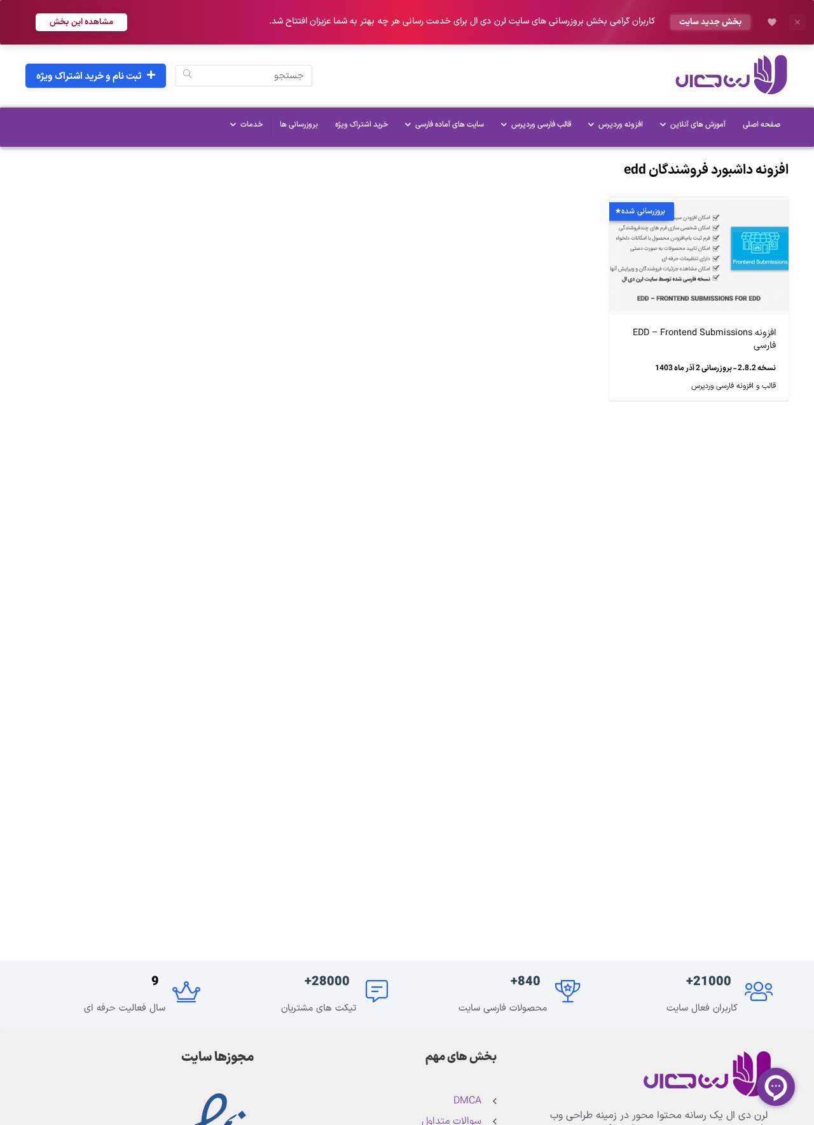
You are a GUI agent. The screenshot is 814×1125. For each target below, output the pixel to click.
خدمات (251, 124)
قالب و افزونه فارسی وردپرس (733, 386)
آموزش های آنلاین (698, 124)
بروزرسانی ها (299, 124)
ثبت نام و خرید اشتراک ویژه (89, 76)
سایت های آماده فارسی (449, 124)
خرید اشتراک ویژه (361, 124)
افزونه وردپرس (620, 124)
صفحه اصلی (761, 124)
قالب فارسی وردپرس (541, 124)
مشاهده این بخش (81, 22)
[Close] (797, 22)
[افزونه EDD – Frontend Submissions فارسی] (699, 206)
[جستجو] (187, 75)
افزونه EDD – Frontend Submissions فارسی (704, 339)
